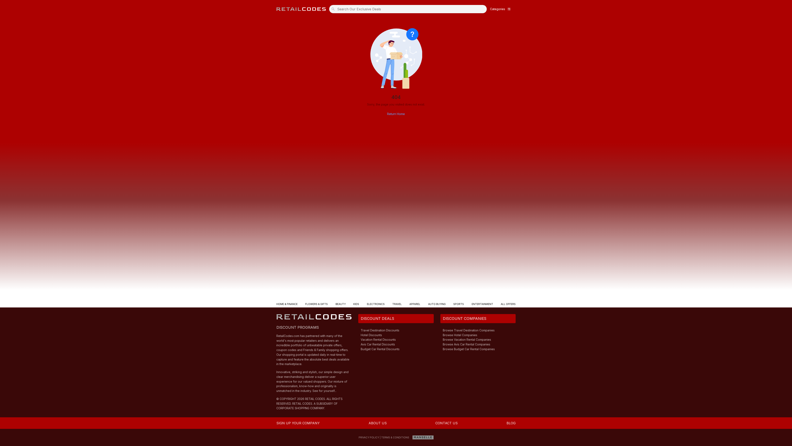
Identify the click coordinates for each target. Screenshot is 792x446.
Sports (458, 304)
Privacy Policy (369, 437)
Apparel (414, 304)
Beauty (341, 304)
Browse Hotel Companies (460, 335)
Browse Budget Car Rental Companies (469, 349)
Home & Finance (287, 304)
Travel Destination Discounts (380, 330)
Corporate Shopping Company (300, 408)
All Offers (508, 304)
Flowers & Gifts (316, 304)
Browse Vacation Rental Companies (467, 339)
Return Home (396, 114)
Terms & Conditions (395, 437)
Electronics (376, 304)
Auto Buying (437, 304)
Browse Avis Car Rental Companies (466, 344)
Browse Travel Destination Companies (469, 330)
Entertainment (482, 304)
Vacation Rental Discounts (378, 339)
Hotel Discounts (371, 335)
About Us (378, 423)
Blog (511, 423)
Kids (356, 304)
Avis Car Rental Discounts (378, 344)
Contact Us (446, 423)
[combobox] (409, 9)
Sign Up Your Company (298, 423)
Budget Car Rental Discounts (380, 349)
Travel (397, 304)
